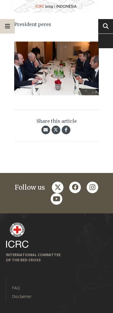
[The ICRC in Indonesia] (56, 6)
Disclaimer (22, 296)
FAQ (16, 287)
